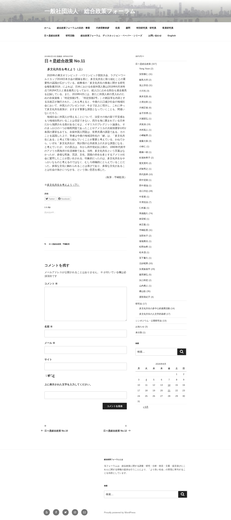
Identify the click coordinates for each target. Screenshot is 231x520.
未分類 (138, 332)
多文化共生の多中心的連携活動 (154, 308)
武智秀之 (143, 169)
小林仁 (142, 146)
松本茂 (142, 252)
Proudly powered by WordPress (119, 512)
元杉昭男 (143, 263)
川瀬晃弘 (143, 118)
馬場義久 (143, 213)
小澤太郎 (143, 102)
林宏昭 (142, 219)
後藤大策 (143, 141)
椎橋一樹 (143, 152)
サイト (48, 359)
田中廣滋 (143, 185)
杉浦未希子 (144, 157)
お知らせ (139, 326)
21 (169, 390)
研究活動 (70, 35)
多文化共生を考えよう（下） (63, 184)
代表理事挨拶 (102, 28)
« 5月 (145, 407)
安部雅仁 (143, 74)
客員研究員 (167, 28)
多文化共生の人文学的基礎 (152, 314)
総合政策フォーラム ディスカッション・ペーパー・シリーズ (111, 35)
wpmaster (68, 56)
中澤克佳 (143, 202)
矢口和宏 (143, 280)
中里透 (142, 196)
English (172, 35)
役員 (117, 28)
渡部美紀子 (144, 297)
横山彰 (142, 291)
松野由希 (143, 246)
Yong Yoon (144, 68)
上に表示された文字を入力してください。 (68, 384)
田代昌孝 (143, 174)
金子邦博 (143, 113)
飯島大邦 (143, 80)
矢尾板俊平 (144, 269)
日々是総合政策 (52, 35)
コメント (51, 283)
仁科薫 (142, 208)
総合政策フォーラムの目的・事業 (73, 28)
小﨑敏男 (143, 135)
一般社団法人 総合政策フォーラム (90, 11)
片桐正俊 (143, 107)
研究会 (138, 303)
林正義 (142, 224)
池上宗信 (143, 85)
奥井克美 (143, 96)
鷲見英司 (143, 163)
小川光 (142, 91)
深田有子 (143, 235)
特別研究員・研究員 (146, 28)
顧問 (128, 28)
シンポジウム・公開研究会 (148, 320)
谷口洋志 (143, 191)
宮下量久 (143, 258)
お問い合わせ (155, 35)
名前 (48, 326)
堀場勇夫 (143, 241)
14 (169, 385)
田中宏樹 (143, 180)
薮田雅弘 (143, 274)
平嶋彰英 (66, 244)
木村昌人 (143, 130)
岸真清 (142, 124)
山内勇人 (143, 285)
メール (49, 343)
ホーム (47, 28)
